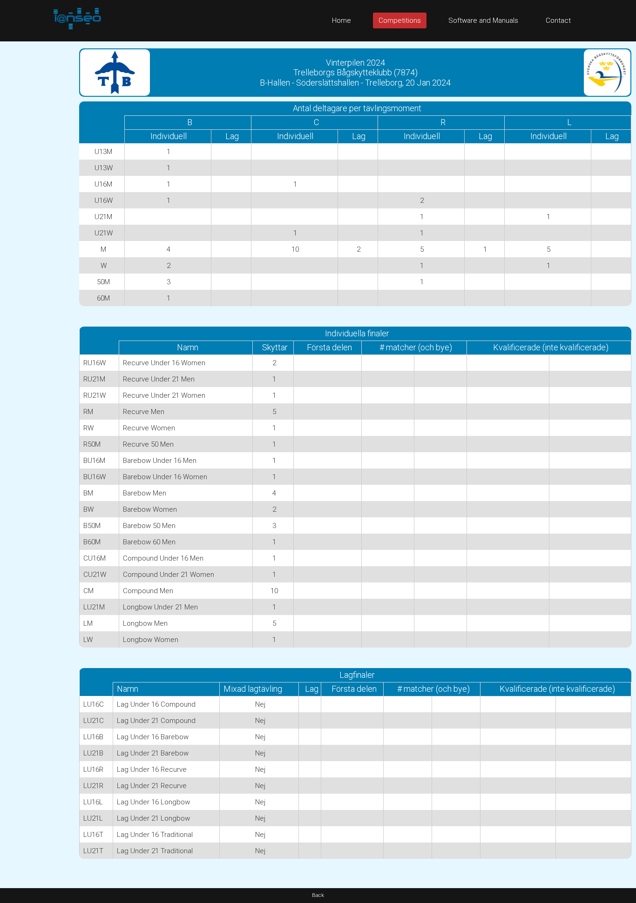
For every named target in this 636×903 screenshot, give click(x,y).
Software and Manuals (483, 20)
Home (341, 20)
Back (318, 895)
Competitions (400, 20)
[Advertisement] (37, 181)
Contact (558, 20)
